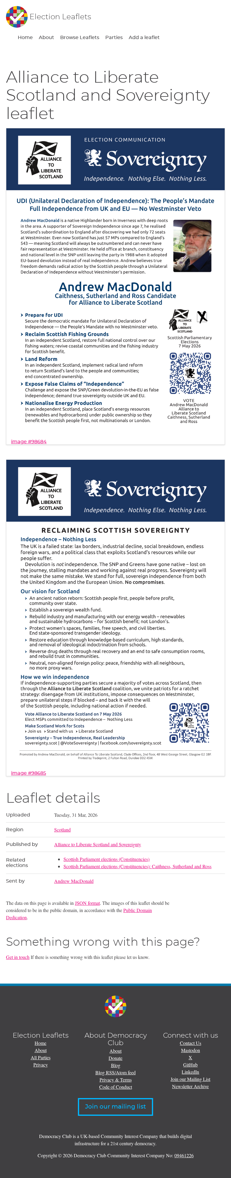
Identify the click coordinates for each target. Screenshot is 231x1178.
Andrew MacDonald (74, 881)
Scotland (62, 829)
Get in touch (17, 957)
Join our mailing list (115, 1107)
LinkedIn (190, 1072)
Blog (115, 1065)
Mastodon (190, 1050)
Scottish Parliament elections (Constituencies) (106, 859)
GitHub (190, 1064)
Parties (114, 37)
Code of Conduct (115, 1087)
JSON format (87, 903)
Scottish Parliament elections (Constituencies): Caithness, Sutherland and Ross (137, 866)
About (46, 37)
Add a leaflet (144, 37)
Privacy (40, 1064)
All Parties (41, 1057)
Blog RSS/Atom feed (115, 1072)
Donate (115, 1058)
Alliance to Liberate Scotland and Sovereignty (97, 844)
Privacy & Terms (116, 1079)
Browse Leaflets (79, 37)
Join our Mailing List (190, 1079)
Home (25, 37)
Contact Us (190, 1043)
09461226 (184, 1155)
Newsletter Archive (190, 1086)
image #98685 (28, 773)
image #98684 (29, 441)
